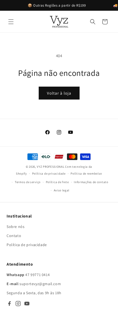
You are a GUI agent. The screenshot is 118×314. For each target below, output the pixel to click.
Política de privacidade (49, 173)
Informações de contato (91, 182)
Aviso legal (62, 190)
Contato (14, 235)
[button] (11, 22)
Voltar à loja (59, 93)
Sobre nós (15, 226)
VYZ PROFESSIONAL (50, 167)
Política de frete (57, 182)
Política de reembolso (86, 173)
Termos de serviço (28, 182)
